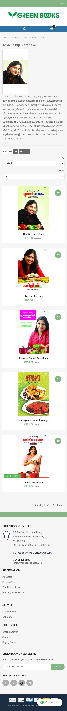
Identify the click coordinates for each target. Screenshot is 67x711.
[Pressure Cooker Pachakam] (33, 332)
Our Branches (9, 611)
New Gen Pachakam (33, 234)
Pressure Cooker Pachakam (33, 358)
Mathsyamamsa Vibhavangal (34, 420)
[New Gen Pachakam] (33, 208)
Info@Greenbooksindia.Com (27, 563)
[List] (21, 151)
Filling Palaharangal (33, 296)
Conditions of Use (11, 587)
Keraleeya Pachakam (33, 482)
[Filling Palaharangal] (33, 270)
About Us (7, 577)
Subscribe (58, 667)
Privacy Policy (9, 582)
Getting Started (10, 632)
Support (6, 637)
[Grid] (15, 151)
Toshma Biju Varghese (34, 37)
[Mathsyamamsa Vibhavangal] (33, 394)
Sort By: (61, 158)
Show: (62, 171)
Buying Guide (9, 642)
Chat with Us (52, 702)
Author (15, 37)
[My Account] (63, 3)
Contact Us (8, 617)
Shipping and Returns (13, 592)
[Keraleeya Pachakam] (33, 456)
